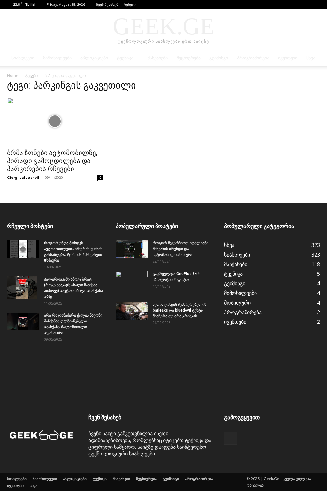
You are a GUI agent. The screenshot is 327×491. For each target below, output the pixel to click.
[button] (305, 4)
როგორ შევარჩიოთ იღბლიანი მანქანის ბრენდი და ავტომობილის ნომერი (180, 249)
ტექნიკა (125, 58)
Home (12, 75)
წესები (130, 4)
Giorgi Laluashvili (24, 177)
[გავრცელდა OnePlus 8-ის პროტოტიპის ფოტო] (132, 282)
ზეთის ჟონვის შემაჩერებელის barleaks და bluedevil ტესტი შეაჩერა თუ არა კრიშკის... (179, 310)
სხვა (310, 58)
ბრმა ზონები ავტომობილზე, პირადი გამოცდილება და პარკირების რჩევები (52, 161)
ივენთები (287, 58)
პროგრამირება (253, 58)
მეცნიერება (189, 58)
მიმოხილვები (57, 58)
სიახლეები (22, 58)
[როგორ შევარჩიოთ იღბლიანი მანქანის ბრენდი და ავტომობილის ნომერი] (132, 249)
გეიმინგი (218, 58)
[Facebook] (315, 4)
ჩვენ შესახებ (107, 4)
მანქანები (158, 58)
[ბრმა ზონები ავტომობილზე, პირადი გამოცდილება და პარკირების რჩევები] (55, 121)
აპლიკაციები (94, 58)
